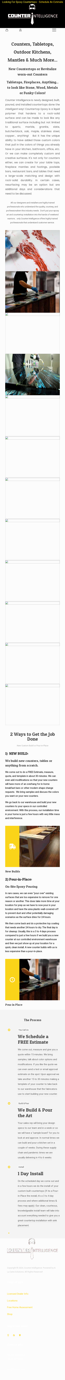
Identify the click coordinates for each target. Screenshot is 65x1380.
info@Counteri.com (16, 1369)
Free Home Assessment (19, 1307)
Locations (12, 1300)
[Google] (14, 1335)
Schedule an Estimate (51, 1)
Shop (9, 1314)
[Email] (8, 1335)
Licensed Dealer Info (17, 1293)
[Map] (20, 1335)
